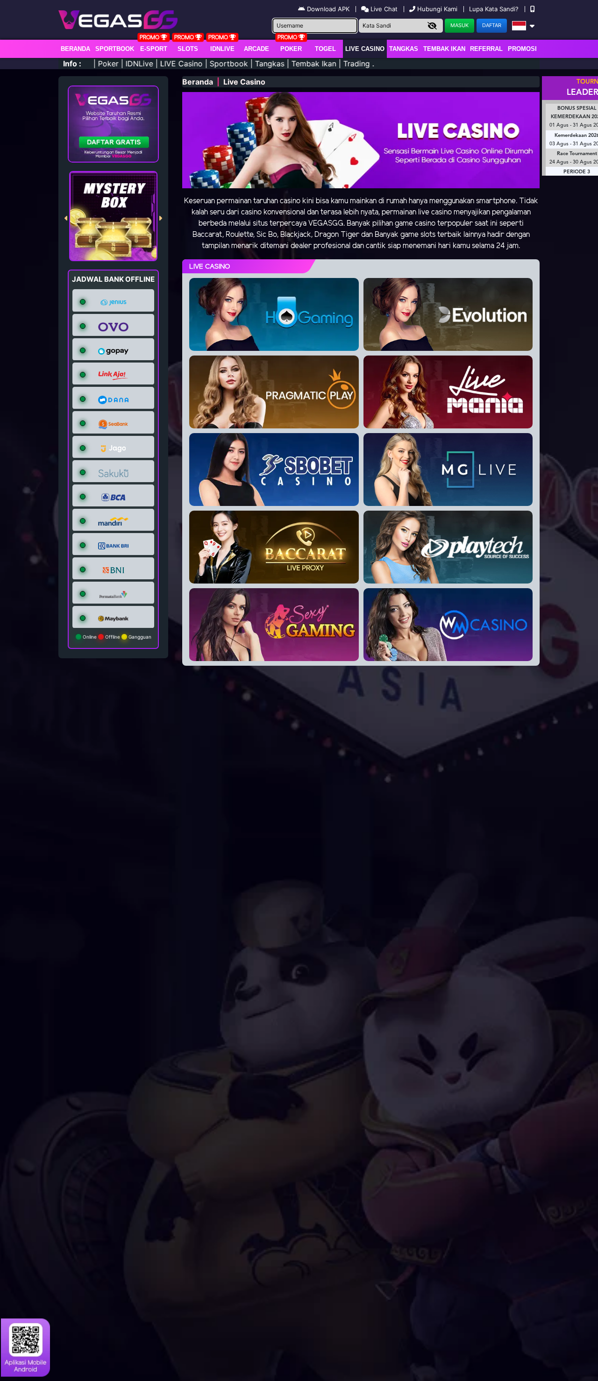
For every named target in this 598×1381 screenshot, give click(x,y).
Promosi (522, 48)
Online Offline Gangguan (116, 637)
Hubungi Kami (437, 9)
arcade (256, 48)
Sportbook (114, 48)
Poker (291, 48)
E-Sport (153, 48)
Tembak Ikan (444, 48)
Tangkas (403, 48)
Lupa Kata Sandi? (494, 9)
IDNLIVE (222, 48)
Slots (188, 48)
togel (325, 48)
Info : (72, 63)
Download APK (328, 9)
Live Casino (364, 48)
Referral (486, 48)
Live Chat (383, 9)
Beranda (75, 48)
